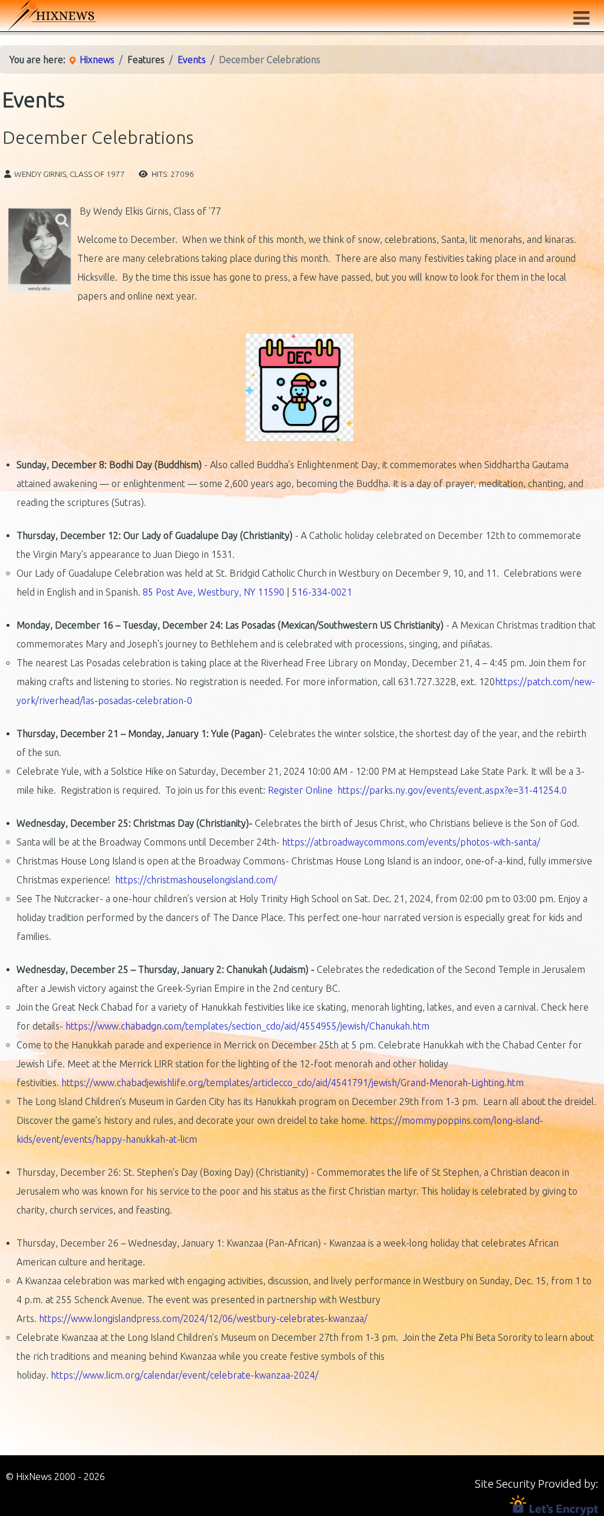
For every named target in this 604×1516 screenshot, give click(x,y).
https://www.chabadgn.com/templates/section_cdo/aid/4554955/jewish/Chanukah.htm (247, 1026)
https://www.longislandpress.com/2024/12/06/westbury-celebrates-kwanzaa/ (203, 1318)
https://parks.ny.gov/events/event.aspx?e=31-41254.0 (452, 790)
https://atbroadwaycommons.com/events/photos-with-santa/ (411, 842)
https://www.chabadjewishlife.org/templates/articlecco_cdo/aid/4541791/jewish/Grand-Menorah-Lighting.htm (292, 1082)
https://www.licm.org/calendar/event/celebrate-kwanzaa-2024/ (185, 1375)
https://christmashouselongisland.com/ (196, 879)
